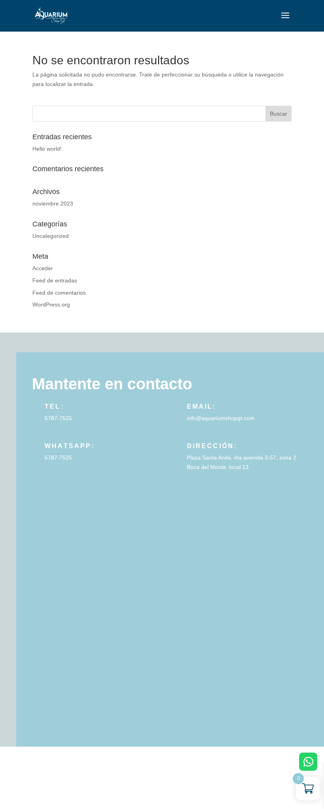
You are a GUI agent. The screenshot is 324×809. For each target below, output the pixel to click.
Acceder (42, 268)
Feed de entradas (54, 280)
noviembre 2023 (52, 203)
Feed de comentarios (59, 293)
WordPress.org (51, 304)
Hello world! (47, 149)
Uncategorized (50, 236)
